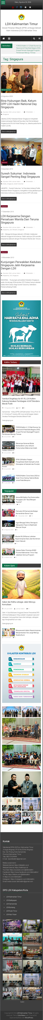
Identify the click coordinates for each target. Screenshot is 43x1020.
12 (19, 504)
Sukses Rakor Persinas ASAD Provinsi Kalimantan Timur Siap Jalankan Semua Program (27, 552)
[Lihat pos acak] (39, 38)
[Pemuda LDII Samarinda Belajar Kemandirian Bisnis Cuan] (8, 512)
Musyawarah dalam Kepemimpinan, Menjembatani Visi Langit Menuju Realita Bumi (28, 633)
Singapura (6, 114)
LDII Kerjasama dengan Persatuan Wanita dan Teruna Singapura (20, 219)
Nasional (4, 162)
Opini (5, 597)
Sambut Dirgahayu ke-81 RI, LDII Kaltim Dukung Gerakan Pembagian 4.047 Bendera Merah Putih (21, 401)
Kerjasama (6, 229)
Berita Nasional (6, 90)
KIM (19, 408)
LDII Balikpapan (11, 900)
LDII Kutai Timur (11, 911)
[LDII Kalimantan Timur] (3, 38)
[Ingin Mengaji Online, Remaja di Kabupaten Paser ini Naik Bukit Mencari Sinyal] (8, 523)
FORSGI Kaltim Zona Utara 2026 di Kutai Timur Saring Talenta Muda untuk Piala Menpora (27, 478)
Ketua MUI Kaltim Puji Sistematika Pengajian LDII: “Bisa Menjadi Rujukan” (27, 499)
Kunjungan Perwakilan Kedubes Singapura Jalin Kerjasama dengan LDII (21, 265)
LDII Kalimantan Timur (21, 24)
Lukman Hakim (20, 609)
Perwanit (14, 229)
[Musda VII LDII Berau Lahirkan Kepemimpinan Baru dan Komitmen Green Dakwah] (8, 538)
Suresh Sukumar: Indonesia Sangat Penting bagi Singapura (20, 175)
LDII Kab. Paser (11, 914)
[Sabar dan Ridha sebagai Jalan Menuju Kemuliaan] (21, 584)
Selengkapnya (7, 420)
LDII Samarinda (11, 904)
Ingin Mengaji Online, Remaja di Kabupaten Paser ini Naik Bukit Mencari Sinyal (26, 525)
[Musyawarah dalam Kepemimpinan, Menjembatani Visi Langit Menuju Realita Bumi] (8, 632)
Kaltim (5, 393)
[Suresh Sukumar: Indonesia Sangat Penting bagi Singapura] (21, 151)
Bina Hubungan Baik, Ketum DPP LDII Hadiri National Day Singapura (19, 104)
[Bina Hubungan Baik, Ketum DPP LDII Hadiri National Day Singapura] (21, 79)
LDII (11, 229)
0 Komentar (29, 112)
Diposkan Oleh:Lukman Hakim (11, 112)
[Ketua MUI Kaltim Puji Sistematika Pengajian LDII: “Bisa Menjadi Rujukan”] (8, 499)
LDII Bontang (10, 907)
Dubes (5, 184)
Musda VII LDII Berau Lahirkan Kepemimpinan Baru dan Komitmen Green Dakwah (27, 539)
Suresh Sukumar (18, 184)
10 (32, 516)
